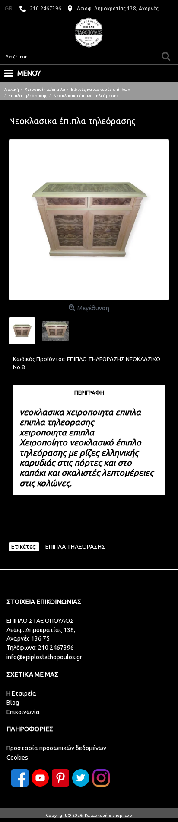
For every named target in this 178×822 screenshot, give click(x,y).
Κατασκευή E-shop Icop (108, 815)
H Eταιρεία (21, 693)
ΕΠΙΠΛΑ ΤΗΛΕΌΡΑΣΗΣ (75, 546)
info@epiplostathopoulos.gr (44, 657)
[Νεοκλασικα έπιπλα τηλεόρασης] (89, 219)
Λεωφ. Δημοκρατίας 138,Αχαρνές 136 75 (40, 634)
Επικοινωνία (23, 712)
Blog (12, 702)
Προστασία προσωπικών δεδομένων (56, 748)
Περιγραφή (89, 393)
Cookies (17, 757)
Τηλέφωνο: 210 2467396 (40, 647)
